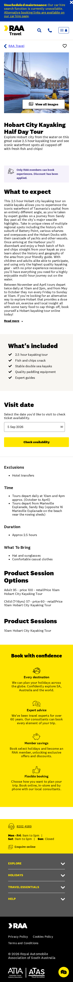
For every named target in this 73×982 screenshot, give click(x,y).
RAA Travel (16, 46)
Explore (14, 863)
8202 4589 (24, 826)
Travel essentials (23, 887)
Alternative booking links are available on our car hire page (34, 14)
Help (12, 898)
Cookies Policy (43, 936)
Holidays (15, 875)
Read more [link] (11, 321)
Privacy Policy (18, 936)
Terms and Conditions (23, 943)
